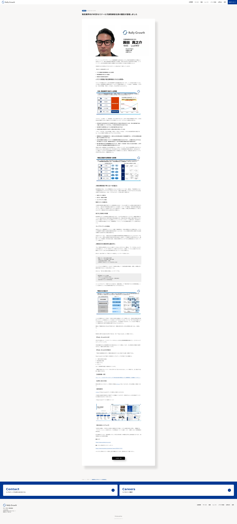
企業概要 (191, 2)
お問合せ (220, 2)
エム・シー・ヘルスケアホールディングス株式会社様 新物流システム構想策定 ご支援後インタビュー (118, 377)
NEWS (88, 479)
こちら (117, 384)
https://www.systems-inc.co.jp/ (103, 442)
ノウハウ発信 (213, 2)
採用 (225, 2)
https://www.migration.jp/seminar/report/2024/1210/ (109, 448)
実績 (202, 2)
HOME (83, 479)
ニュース (206, 2)
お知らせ (84, 10)
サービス (197, 2)
